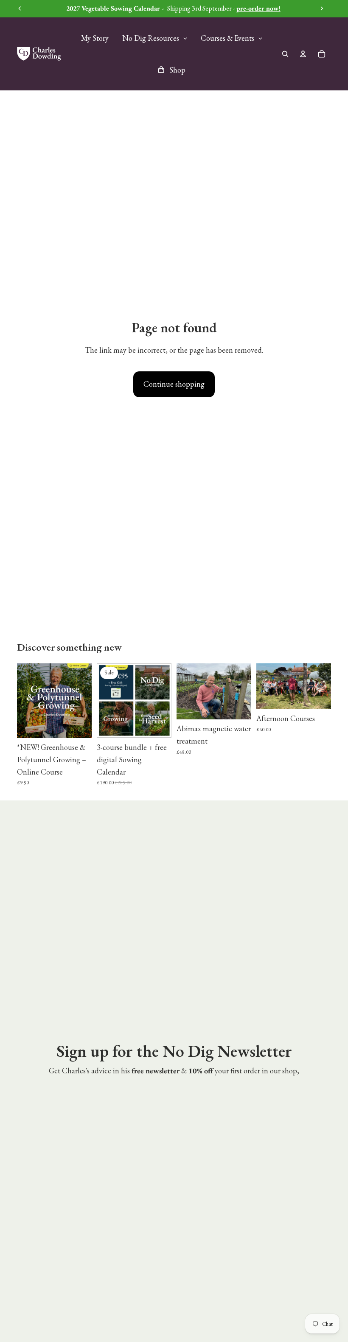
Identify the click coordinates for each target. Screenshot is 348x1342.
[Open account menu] (303, 54)
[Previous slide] (23, 700)
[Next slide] (85, 700)
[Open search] (285, 54)
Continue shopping (174, 384)
